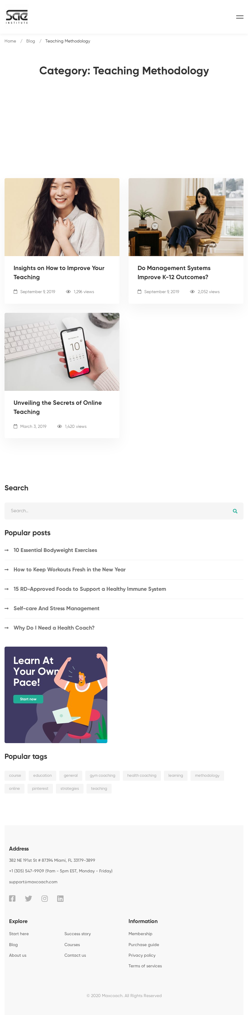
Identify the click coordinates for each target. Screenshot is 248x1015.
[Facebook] (12, 898)
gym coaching (102, 776)
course (15, 776)
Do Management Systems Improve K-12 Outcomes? (174, 273)
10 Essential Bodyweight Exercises (55, 550)
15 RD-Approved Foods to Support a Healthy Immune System (90, 589)
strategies (69, 789)
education (42, 776)
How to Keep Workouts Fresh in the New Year (70, 570)
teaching (99, 789)
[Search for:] (124, 511)
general (71, 776)
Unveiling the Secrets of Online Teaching (58, 407)
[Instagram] (45, 898)
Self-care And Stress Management (57, 608)
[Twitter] (28, 898)
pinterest (40, 789)
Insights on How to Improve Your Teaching (59, 273)
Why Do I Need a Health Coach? (54, 628)
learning (175, 776)
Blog (30, 41)
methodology (207, 776)
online (14, 789)
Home (10, 41)
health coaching (141, 776)
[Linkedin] (60, 898)
